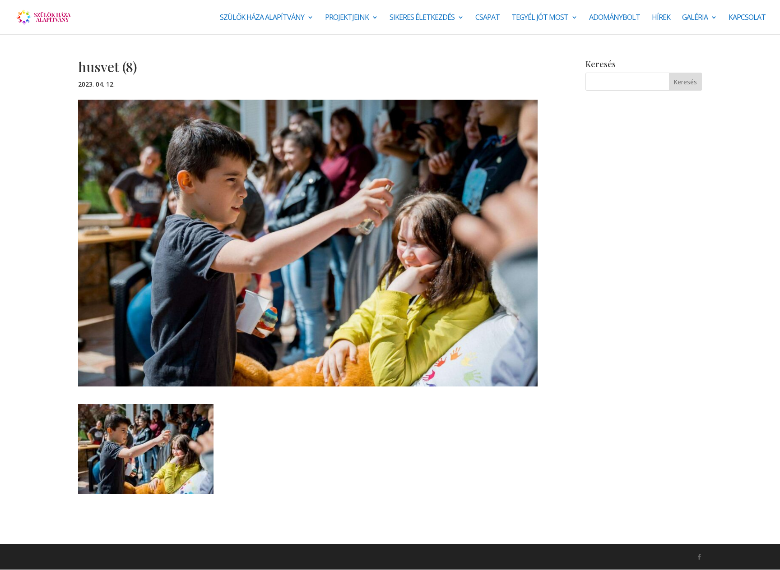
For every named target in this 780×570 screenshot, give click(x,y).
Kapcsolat (747, 18)
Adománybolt (614, 18)
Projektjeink (347, 18)
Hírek (661, 18)
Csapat (487, 18)
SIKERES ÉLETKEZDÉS (422, 18)
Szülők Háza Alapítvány (262, 18)
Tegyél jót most (539, 18)
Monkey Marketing (126, 556)
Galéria (695, 18)
